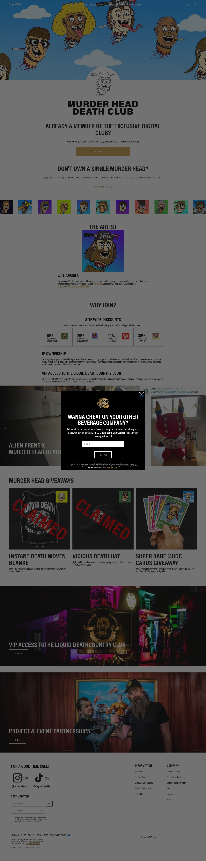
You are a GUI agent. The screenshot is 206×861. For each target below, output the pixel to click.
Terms (116, 468)
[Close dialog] (141, 394)
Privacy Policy (110, 468)
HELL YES (103, 454)
